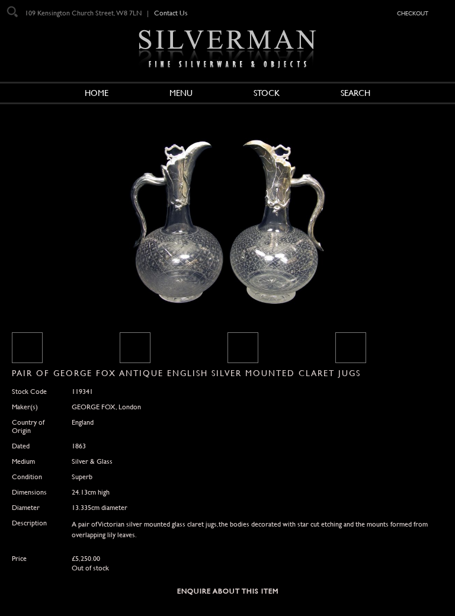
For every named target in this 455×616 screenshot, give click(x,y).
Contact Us (171, 13)
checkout (412, 12)
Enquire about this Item (227, 591)
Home (96, 93)
